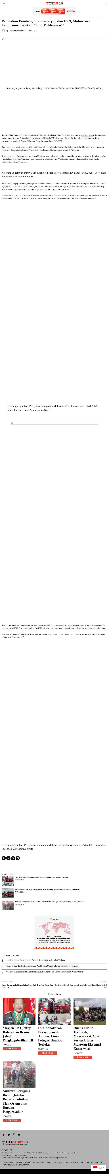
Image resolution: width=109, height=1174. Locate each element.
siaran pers (11, 147)
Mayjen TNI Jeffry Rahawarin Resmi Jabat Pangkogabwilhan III (18, 1034)
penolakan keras (87, 135)
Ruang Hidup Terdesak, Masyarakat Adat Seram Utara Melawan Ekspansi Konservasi (47, 889)
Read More (12, 1049)
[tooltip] (4, 858)
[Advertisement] (54, 114)
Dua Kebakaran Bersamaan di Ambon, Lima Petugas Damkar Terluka (41, 877)
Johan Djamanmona (17, 30)
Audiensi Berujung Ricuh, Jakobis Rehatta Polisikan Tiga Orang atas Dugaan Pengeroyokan (49, 902)
